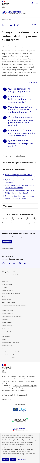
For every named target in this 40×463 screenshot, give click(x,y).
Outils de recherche (7, 326)
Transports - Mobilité (7, 290)
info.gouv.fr (21, 395)
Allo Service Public (7, 329)
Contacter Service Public (8, 358)
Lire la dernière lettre (7, 246)
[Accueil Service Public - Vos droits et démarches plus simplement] (14, 14)
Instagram (20, 263)
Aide (3, 349)
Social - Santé (5, 281)
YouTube (25, 263)
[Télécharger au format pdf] (7, 25)
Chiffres (4, 339)
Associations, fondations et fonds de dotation (14, 306)
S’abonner (7, 241)
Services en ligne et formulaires (18, 162)
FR (35, 25)
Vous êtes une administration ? (10, 352)
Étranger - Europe (6, 299)
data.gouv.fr (6, 399)
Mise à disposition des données (10, 342)
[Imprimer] (10, 25)
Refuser (13, 459)
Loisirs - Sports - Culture (8, 303)
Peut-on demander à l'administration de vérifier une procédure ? (20, 186)
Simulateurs (5, 319)
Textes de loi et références (15, 155)
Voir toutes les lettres (7, 249)
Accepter (5, 459)
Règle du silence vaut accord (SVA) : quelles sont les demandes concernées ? (20, 175)
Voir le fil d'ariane (6, 19)
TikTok (9, 263)
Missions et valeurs (7, 346)
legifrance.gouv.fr (7, 395)
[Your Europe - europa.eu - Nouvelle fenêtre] (20, 409)
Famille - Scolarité (6, 278)
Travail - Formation (7, 284)
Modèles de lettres (7, 322)
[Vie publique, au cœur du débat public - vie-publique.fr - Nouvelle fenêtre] (20, 420)
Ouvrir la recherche (32, 3)
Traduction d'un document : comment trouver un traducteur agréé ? (19, 197)
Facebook (3, 263)
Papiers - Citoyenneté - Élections (11, 275)
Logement (4, 287)
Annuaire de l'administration (9, 332)
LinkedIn (14, 263)
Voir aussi (7, 206)
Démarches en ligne (7, 313)
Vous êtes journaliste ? (8, 355)
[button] (18, 25)
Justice (3, 296)
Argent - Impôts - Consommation (11, 293)
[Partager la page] (14, 25)
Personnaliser (22, 459)
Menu (37, 4)
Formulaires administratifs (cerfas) (11, 316)
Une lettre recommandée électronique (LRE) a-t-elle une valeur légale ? (19, 191)
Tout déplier (33, 82)
